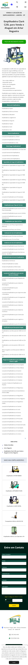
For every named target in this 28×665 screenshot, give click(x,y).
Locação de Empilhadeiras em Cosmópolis (12, 428)
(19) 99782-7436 (15, 638)
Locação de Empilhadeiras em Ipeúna (11, 415)
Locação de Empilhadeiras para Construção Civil (13, 315)
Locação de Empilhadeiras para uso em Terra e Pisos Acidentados (14, 209)
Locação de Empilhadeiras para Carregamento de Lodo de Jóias (13, 298)
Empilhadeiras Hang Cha (8, 120)
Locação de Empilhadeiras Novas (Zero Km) (13, 270)
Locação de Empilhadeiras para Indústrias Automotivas (12, 306)
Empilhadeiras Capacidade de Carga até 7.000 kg (13, 175)
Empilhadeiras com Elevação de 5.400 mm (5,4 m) (14, 341)
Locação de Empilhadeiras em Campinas (12, 380)
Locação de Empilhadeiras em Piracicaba (12, 418)
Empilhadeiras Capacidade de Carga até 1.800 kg (13, 166)
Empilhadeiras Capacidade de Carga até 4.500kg (12, 188)
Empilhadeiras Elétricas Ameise (10, 111)
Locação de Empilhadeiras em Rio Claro (12, 421)
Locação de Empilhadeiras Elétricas (11, 139)
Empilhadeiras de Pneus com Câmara (11, 229)
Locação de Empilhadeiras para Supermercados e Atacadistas (14, 293)
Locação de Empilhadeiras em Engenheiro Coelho (12, 402)
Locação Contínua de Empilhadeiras (11, 158)
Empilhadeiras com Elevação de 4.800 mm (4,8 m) (14, 336)
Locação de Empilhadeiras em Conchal (11, 406)
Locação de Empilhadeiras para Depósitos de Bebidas (13, 279)
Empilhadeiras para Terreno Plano (10, 239)
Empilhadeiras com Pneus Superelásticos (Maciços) (12, 225)
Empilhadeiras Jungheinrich (9, 117)
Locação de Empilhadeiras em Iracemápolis (13, 364)
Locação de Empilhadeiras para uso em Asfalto (14, 213)
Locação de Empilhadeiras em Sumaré (11, 371)
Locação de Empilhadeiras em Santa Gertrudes (13, 424)
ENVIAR (14, 605)
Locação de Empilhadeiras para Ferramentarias (14, 324)
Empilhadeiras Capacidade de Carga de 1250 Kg (14, 179)
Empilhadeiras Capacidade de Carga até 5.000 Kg (13, 183)
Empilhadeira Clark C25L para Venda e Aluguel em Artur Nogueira (14, 26)
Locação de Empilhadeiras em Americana (12, 374)
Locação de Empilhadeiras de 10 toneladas (12, 197)
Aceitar (14, 662)
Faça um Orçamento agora (14, 42)
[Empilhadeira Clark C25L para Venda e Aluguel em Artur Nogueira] (14, 624)
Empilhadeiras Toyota (7, 123)
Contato (26, 7)
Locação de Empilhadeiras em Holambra (12, 377)
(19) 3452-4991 (15, 634)
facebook (12, 5)
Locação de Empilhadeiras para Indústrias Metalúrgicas (12, 283)
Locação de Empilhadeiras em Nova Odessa (13, 368)
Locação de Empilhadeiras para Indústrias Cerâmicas (12, 310)
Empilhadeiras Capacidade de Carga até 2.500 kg (13, 171)
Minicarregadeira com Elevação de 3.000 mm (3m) (13, 350)
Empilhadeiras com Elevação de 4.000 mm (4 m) (13, 355)
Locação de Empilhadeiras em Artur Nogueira (13, 398)
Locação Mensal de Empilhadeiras (10, 155)
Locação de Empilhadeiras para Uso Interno (13, 246)
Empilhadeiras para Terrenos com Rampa (12, 236)
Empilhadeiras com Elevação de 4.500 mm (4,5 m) (14, 331)
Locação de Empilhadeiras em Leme (11, 409)
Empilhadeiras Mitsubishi (8, 114)
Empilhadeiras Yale (7, 130)
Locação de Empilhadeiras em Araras (11, 412)
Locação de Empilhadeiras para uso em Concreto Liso (12, 217)
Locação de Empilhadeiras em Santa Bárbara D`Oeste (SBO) (13, 391)
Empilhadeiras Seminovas (8, 260)
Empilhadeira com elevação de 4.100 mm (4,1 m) (13, 346)
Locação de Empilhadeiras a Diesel (10, 136)
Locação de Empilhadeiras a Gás (10, 142)
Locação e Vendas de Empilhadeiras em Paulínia (12, 383)
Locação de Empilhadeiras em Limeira (11, 434)
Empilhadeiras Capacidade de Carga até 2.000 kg (13, 200)
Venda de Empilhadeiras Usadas (10, 263)
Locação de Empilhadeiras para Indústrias (12, 302)
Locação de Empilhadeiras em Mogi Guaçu (12, 388)
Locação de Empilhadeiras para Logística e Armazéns (12, 320)
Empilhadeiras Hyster (7, 108)
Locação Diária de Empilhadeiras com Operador (14, 149)
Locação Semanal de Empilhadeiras (11, 152)
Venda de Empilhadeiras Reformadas (11, 267)
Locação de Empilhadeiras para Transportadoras (10, 288)
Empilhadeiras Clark (7, 127)
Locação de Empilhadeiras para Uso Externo (13, 249)
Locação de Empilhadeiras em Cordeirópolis (13, 431)
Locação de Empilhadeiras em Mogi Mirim (12, 395)
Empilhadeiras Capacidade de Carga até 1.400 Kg (13, 193)
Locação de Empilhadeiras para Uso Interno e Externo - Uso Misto (13, 253)
